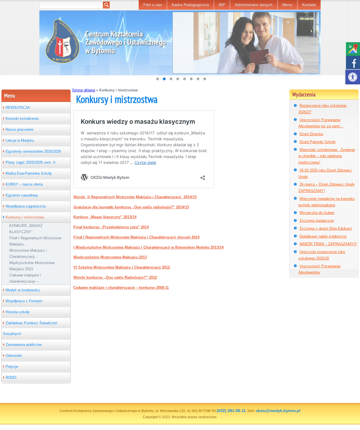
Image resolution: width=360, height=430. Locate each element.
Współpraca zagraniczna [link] (26, 206)
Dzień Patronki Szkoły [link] (318, 142)
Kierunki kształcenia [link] (22, 118)
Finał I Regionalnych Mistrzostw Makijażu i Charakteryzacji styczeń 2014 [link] (136, 237)
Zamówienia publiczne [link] (24, 345)
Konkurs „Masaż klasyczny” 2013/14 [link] (104, 217)
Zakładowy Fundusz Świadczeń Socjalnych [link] (30, 328)
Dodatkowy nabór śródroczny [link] (323, 236)
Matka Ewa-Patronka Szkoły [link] (29, 173)
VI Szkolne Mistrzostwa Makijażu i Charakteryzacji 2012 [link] (121, 267)
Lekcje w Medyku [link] (20, 140)
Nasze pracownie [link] (19, 129)
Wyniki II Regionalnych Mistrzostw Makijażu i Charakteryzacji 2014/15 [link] (135, 197)
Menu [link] (287, 5)
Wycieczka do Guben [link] (317, 213)
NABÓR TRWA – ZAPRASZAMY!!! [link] (328, 244)
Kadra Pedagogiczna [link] (190, 5)
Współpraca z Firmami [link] (24, 301)
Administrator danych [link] (254, 5)
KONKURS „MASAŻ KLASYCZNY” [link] (25, 229)
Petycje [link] (12, 366)
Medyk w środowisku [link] (23, 290)
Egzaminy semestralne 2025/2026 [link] (33, 151)
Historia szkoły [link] (18, 312)
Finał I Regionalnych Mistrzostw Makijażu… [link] (35, 241)
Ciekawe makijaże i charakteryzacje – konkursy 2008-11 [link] (121, 287)
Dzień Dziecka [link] (311, 134)
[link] (352, 77)
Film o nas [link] (152, 5)
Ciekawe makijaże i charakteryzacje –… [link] (25, 278)
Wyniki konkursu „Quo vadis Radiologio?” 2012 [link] (115, 277)
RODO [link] (11, 377)
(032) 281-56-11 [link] (231, 410)
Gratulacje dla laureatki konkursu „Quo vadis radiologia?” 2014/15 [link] (131, 207)
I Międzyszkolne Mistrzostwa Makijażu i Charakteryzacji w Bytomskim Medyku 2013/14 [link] (148, 247)
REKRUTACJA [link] (18, 107)
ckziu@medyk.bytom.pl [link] (278, 410)
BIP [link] (222, 5)
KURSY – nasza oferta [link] (24, 184)
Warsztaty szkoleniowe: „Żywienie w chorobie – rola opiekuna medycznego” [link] (326, 156)
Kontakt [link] (309, 5)
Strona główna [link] (83, 90)
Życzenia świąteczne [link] (317, 221)
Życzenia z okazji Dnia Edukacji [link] (326, 228)
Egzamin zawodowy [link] (22, 195)
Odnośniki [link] (14, 356)
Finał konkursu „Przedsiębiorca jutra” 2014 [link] (111, 227)
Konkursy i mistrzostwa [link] (25, 217)
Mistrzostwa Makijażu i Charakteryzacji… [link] (28, 253)
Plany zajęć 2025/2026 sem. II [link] (30, 162)
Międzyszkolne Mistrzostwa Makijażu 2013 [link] (32, 266)
